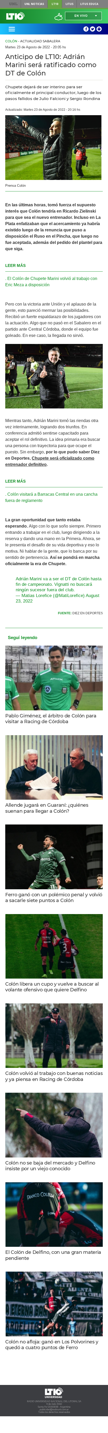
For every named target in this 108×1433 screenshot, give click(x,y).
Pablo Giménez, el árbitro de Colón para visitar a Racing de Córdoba (50, 719)
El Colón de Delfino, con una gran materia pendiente (53, 1255)
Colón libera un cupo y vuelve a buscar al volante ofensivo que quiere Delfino (52, 987)
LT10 (55, 4)
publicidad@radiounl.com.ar (54, 1409)
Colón (11, 41)
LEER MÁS (15, 265)
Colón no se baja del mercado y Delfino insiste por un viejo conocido (50, 1166)
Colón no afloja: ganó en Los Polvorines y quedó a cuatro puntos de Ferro (51, 1345)
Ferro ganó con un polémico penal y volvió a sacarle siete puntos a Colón (53, 898)
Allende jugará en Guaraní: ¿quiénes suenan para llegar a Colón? (46, 808)
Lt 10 (15, 16)
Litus (69, 4)
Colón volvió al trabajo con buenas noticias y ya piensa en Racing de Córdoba (54, 1076)
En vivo (81, 15)
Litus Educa (89, 4)
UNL (13, 4)
